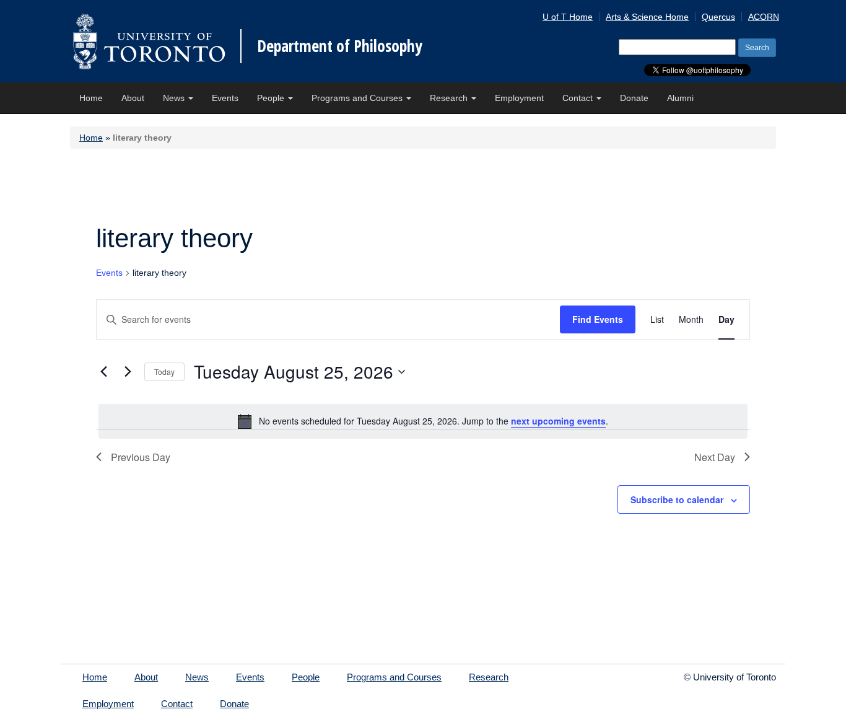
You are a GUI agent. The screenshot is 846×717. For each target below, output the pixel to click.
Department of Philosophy (339, 46)
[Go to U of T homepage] (149, 41)
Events (225, 98)
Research (450, 98)
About (132, 98)
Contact (578, 98)
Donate (634, 98)
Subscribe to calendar (676, 499)
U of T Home (568, 17)
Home (91, 98)
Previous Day (140, 457)
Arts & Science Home (647, 17)
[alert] (423, 421)
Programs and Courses (358, 98)
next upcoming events (558, 421)
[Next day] (127, 371)
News (175, 98)
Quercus (718, 17)
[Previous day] (103, 371)
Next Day (714, 457)
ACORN (763, 17)
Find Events (597, 319)
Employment (519, 98)
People (272, 98)
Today (164, 371)
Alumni (680, 98)
